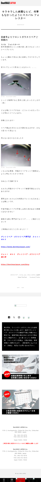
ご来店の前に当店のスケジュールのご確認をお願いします (20, 443)
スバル (21, 275)
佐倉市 (38, 275)
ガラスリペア (14, 275)
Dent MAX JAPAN (21, 473)
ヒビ (25, 275)
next (22, 287)
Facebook (32, 277)
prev (18, 287)
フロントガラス (31, 275)
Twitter (38, 277)
